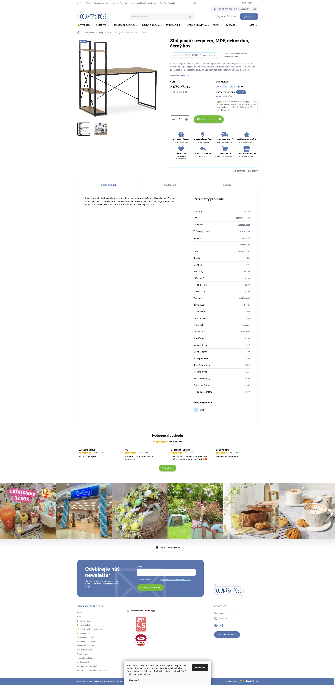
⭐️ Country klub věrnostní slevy (143, 3)
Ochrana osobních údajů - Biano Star (92, 670)
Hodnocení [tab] (170, 185)
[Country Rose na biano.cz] (141, 624)
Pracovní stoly (244, 225)
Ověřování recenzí (84, 650)
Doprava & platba (120, 3)
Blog (88, 3)
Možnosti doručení (224, 96)
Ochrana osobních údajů (87, 666)
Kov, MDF (246, 238)
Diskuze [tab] (227, 185)
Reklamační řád (83, 662)
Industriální (245, 245)
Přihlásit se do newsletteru (150, 587)
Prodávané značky (167, 3)
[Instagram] (221, 625)
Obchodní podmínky (85, 658)
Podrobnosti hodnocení (208, 55)
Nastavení (134, 680)
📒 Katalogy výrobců (85, 637)
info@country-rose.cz (228, 613)
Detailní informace (178, 75)
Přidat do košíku (205, 119)
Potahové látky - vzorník (87, 642)
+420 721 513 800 (226, 618)
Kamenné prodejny (101, 3)
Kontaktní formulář (227, 634)
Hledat (190, 16)
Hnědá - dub (245, 231)
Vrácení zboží (82, 654)
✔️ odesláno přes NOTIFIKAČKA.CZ (25, 679)
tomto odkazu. (143, 674)
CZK (250, 3)
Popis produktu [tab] (109, 185)
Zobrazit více (168, 468)
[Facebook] (216, 625)
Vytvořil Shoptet (231, 681)
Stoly (202, 410)
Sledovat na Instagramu (170, 547)
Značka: (231, 56)
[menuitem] (84, 25)
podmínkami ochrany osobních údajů (176, 580)
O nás (79, 3)
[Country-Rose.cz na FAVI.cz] (141, 640)
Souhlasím (200, 667)
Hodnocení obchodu (167, 435)
